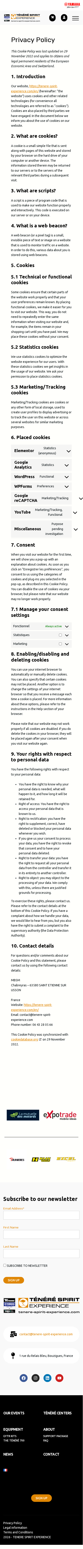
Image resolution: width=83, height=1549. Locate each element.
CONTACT (51, 1454)
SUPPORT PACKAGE (55, 1436)
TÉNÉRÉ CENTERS (57, 1413)
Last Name (10, 1246)
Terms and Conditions (18, 1532)
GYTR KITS (10, 1436)
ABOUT (49, 1429)
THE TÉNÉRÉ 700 (14, 1440)
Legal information (15, 1527)
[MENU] (75, 18)
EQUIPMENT (13, 1429)
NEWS (8, 1454)
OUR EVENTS (13, 1413)
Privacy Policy (12, 1523)
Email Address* (13, 1208)
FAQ (45, 1440)
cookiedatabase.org (24, 1039)
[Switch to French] (39, 1470)
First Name (11, 1227)
